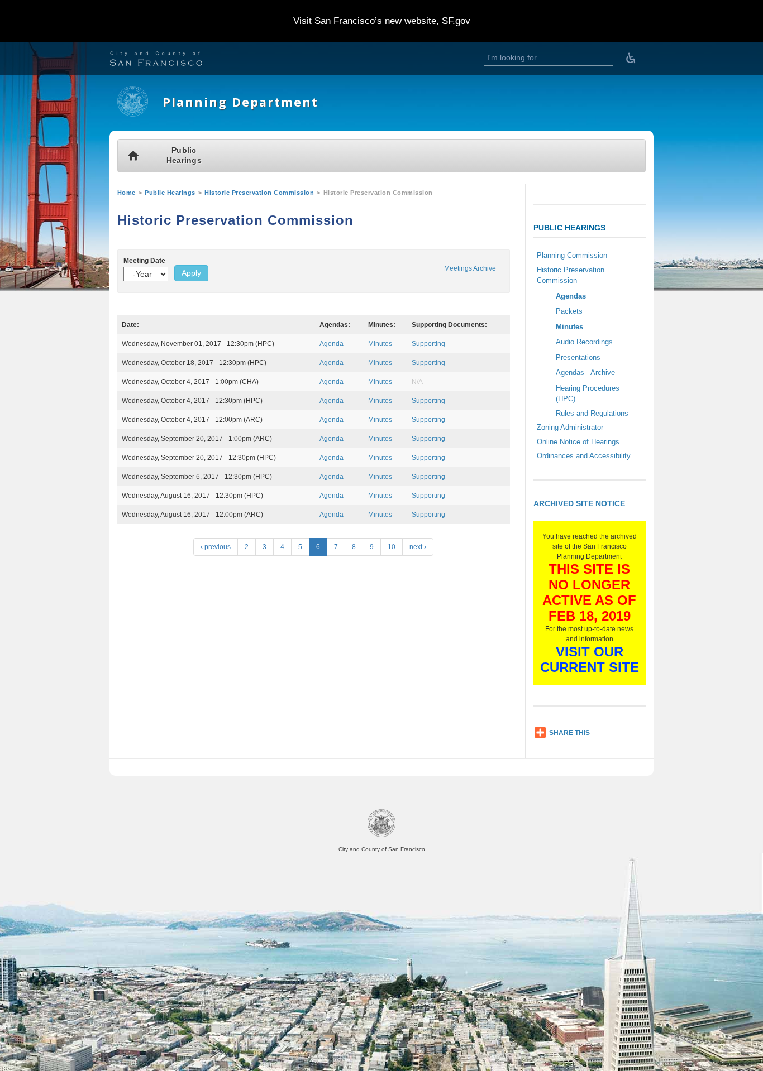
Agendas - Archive (585, 372)
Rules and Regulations (592, 413)
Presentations (578, 357)
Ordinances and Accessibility (584, 456)
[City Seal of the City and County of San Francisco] (381, 835)
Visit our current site (589, 659)
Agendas (571, 296)
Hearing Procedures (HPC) (587, 394)
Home (126, 192)
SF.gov (456, 21)
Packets (569, 311)
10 (391, 547)
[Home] (132, 114)
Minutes (380, 344)
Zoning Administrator (570, 427)
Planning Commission (572, 255)
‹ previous (216, 547)
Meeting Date (144, 261)
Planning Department (240, 102)
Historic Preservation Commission (259, 192)
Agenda (331, 344)
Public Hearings (184, 155)
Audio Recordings (584, 342)
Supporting (428, 344)
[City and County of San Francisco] (169, 60)
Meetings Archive (470, 268)
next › (417, 547)
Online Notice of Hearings (578, 442)
